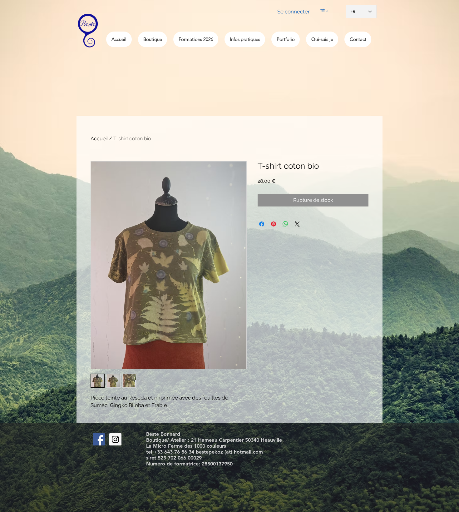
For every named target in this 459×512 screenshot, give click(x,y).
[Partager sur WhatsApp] (285, 224)
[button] (325, 10)
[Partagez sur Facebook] (261, 224)
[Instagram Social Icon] (115, 439)
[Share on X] (297, 224)
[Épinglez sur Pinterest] (273, 224)
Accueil (99, 139)
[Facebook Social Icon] (99, 439)
